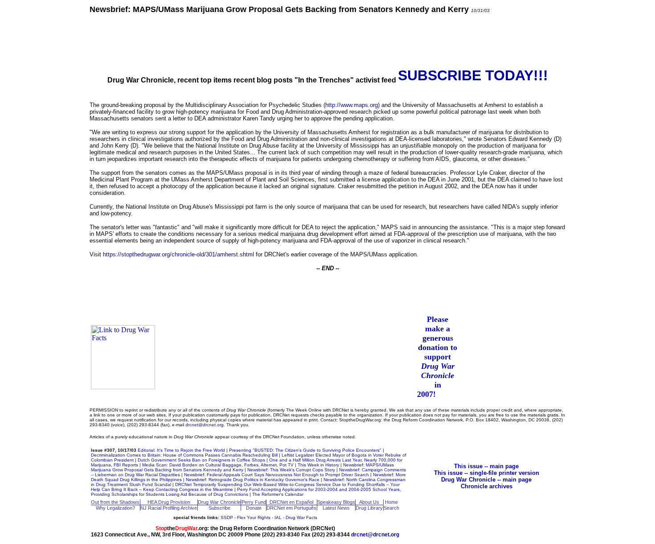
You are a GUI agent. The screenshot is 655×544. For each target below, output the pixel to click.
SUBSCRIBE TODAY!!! (473, 75)
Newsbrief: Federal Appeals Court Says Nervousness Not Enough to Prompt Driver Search (276, 474)
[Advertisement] (327, 40)
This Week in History (318, 464)
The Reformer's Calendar (277, 494)
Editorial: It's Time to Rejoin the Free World (181, 450)
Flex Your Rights (253, 517)
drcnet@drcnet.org (204, 424)
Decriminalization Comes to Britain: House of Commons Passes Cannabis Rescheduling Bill (184, 455)
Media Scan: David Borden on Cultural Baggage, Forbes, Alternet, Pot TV (218, 464)
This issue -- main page (486, 466)
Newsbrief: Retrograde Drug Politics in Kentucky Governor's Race (252, 479)
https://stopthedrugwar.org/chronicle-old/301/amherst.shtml (178, 254)
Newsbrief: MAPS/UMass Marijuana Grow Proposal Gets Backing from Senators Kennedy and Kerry (242, 467)
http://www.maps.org (351, 105)
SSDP (227, 517)
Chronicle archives (486, 486)
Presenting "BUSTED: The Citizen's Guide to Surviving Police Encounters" (305, 450)
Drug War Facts (301, 517)
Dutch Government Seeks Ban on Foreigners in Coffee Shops (201, 459)
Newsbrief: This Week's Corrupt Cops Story (291, 469)
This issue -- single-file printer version (486, 473)
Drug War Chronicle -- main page (486, 479)
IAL (278, 517)
